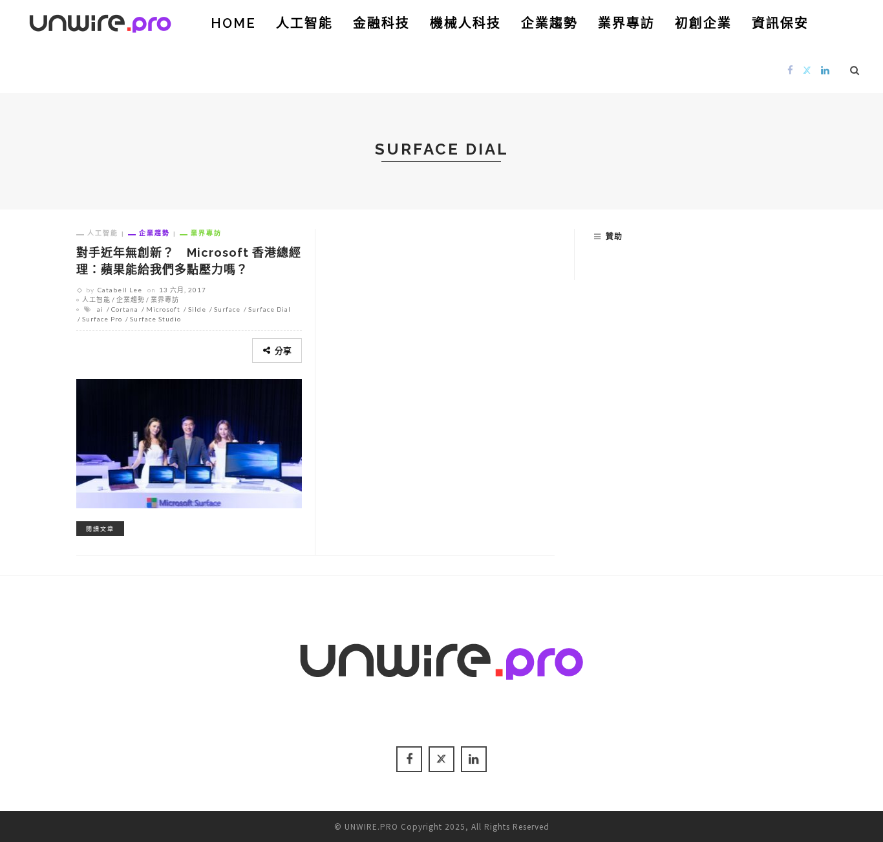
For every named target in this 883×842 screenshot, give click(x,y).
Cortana (124, 309)
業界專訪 (626, 23)
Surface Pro (102, 319)
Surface (227, 309)
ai (100, 309)
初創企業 (703, 23)
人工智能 (304, 23)
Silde (197, 309)
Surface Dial (269, 309)
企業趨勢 (549, 23)
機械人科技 (465, 23)
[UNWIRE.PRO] (100, 21)
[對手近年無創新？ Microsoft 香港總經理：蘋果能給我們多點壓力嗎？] (189, 441)
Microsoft (163, 309)
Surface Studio (155, 319)
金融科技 (381, 23)
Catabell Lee (120, 290)
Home (233, 23)
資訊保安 (780, 23)
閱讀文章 (100, 528)
